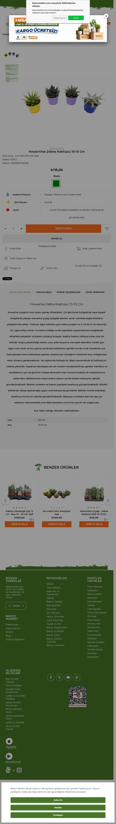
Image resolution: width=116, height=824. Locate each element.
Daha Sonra (59, 18)
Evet (76, 18)
